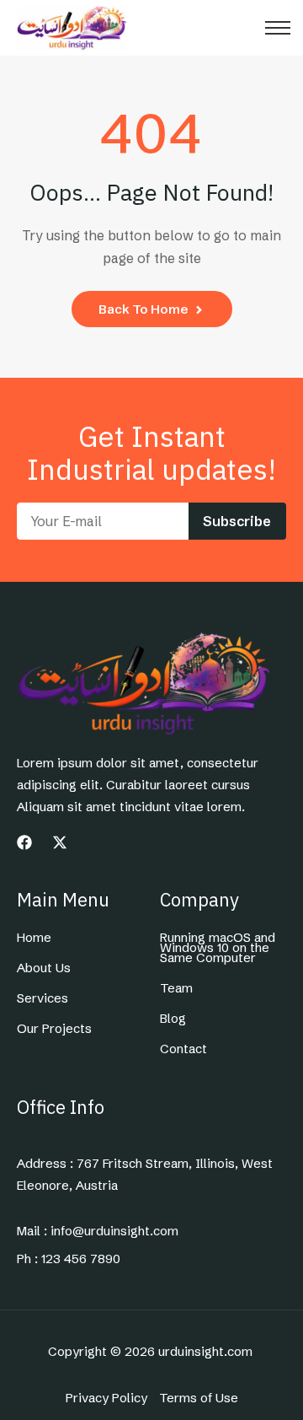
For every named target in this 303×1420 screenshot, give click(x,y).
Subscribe (237, 521)
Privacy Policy (106, 1398)
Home (34, 938)
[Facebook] (24, 842)
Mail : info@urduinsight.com (97, 1231)
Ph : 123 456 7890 (68, 1259)
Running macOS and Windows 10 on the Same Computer (217, 948)
